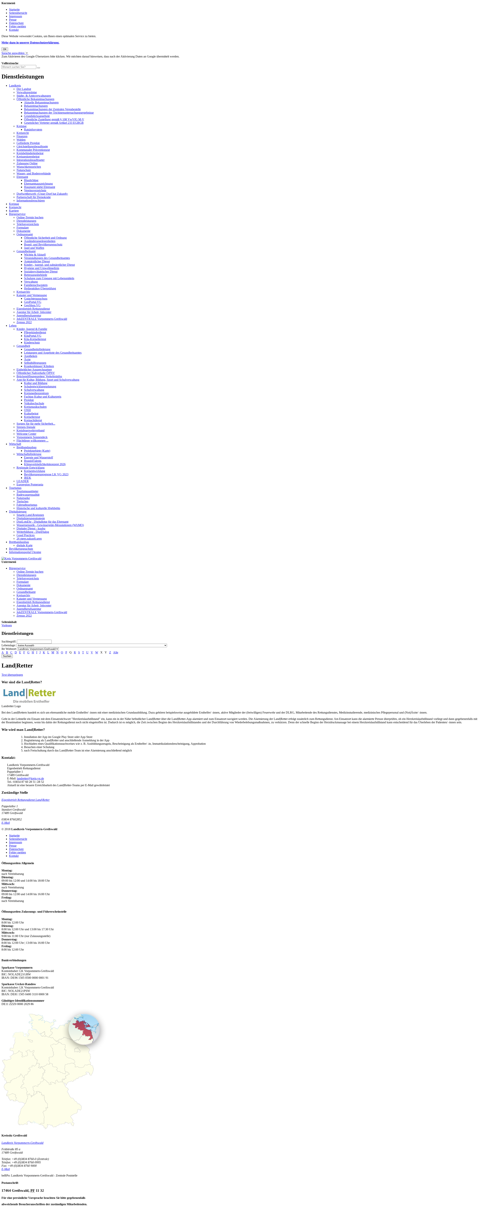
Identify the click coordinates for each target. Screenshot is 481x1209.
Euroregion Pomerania (30, 484)
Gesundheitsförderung (37, 349)
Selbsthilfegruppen (35, 362)
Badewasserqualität (28, 494)
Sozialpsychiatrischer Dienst (40, 271)
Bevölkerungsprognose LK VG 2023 (46, 474)
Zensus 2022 (24, 322)
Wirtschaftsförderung (29, 454)
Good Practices (26, 535)
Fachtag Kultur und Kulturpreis (42, 396)
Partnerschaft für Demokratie (34, 197)
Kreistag (21, 126)
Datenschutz (16, 23)
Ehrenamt (22, 176)
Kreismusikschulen (35, 406)
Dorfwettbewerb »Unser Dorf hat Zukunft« (42, 193)
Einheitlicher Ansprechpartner (34, 369)
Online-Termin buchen (30, 217)
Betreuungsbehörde (35, 274)
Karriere (14, 210)
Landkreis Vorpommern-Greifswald (22, 1142)
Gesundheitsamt (26, 251)
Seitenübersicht (18, 12)
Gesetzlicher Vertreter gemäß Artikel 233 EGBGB (54, 122)
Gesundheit (23, 345)
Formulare (23, 227)
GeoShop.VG (32, 305)
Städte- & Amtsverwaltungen (34, 95)
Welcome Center (26, 433)
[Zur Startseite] (21, 558)
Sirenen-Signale (26, 427)
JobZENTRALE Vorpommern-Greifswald (42, 318)
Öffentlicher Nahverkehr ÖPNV (36, 373)
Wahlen (21, 139)
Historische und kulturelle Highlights (38, 508)
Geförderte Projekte (28, 143)
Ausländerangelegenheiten (39, 241)
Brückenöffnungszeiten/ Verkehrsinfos (39, 376)
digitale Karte (25, 545)
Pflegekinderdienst (35, 332)
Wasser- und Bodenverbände (34, 173)
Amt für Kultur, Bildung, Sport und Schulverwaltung (48, 379)
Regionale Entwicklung (31, 467)
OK (5, 49)
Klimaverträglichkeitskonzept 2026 (45, 464)
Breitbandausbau (26, 447)
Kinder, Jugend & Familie (32, 329)
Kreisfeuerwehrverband (31, 430)
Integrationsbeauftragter (31, 160)
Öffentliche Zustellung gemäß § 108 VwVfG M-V (54, 119)
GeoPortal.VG (32, 302)
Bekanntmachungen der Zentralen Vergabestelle (52, 109)
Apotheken (30, 356)
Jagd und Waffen (34, 247)
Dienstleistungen (26, 220)
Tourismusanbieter (27, 491)
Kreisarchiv (23, 291)
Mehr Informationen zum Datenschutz (24, 59)
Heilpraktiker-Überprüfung (40, 288)
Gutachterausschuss (35, 298)
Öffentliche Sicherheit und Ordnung (45, 237)
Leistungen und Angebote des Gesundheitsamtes (53, 352)
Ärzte (27, 359)
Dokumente (23, 231)
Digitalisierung (17, 511)
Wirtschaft (15, 444)
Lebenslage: (9, 645)
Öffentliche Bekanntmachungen (35, 99)
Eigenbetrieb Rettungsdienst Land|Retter (26, 799)
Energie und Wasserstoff (38, 457)
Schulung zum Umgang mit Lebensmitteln (49, 278)
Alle (115, 652)
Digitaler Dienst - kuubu (31, 528)
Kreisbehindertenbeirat (30, 153)
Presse (13, 19)
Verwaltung (31, 281)
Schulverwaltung (34, 389)
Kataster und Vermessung (32, 295)
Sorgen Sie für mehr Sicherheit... (36, 423)
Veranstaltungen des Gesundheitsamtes (47, 258)
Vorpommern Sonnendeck (32, 437)
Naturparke (23, 498)
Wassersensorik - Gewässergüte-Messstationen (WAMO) (50, 525)
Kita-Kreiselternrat (35, 339)
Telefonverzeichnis (28, 224)
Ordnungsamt (25, 234)
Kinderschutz (32, 342)
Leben (13, 325)
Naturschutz (24, 170)
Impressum (15, 16)
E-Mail (6, 822)
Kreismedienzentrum (36, 393)
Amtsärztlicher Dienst (37, 261)
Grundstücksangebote (37, 116)
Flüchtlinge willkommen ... (32, 440)
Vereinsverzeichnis (35, 190)
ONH (27, 410)
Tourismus (15, 487)
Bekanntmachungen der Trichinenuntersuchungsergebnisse (59, 112)
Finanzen (22, 136)
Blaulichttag (31, 180)
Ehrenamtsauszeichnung (38, 183)
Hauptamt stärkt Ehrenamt (39, 187)
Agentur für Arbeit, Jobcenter (34, 312)
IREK (27, 477)
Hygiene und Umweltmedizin (41, 268)
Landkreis (15, 85)
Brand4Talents (32, 460)
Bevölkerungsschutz (21, 548)
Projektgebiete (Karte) (37, 450)
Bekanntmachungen (36, 105)
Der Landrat (24, 89)
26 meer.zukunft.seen (29, 538)
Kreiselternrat (32, 416)
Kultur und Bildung (35, 383)
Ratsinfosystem (33, 129)
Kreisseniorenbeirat (28, 156)
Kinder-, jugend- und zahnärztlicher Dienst (49, 264)
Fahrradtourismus (27, 504)
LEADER (23, 481)
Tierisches (22, 501)
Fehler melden (17, 26)
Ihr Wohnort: (9, 648)
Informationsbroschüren (31, 200)
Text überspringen (12, 674)
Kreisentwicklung (34, 471)
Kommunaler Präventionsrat (33, 149)
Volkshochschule (34, 403)
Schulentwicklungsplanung (40, 386)
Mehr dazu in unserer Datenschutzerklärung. (30, 42)
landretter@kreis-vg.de (30, 778)
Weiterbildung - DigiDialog (33, 531)
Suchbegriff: (9, 641)
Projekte (29, 400)
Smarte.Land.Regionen (30, 515)
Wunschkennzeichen (29, 166)
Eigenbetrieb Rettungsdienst (33, 308)
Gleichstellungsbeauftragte (32, 146)
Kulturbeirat (31, 413)
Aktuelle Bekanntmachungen (41, 102)
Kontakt (14, 29)
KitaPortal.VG (32, 335)
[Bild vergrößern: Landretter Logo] (30, 702)
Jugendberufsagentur (29, 315)
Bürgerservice (17, 214)
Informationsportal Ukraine (25, 552)
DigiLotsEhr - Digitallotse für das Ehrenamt (42, 521)
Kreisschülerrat (33, 420)
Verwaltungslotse (27, 92)
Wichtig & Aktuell (35, 254)
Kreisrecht (23, 132)
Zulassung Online (27, 163)
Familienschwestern (36, 285)
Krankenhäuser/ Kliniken (39, 366)
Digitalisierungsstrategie (31, 518)
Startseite (14, 9)
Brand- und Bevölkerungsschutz (43, 244)
